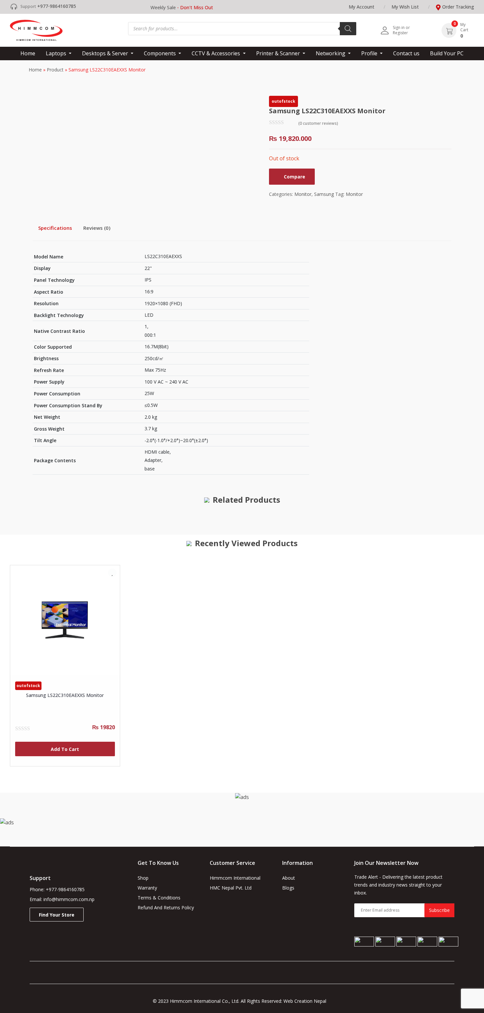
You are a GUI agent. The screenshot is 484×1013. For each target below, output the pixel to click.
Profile (370, 53)
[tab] (55, 228)
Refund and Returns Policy (166, 907)
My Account (361, 7)
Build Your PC (447, 53)
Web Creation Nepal (307, 1001)
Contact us (406, 53)
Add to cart (65, 749)
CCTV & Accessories (216, 53)
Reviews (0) (96, 228)
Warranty (147, 888)
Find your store (56, 915)
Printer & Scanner (278, 53)
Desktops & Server (105, 53)
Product (55, 70)
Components (160, 53)
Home (27, 53)
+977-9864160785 (56, 6)
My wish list (405, 7)
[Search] (348, 28)
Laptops (56, 53)
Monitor (302, 194)
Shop (143, 878)
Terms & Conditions (159, 897)
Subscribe (439, 910)
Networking (331, 53)
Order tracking (458, 7)
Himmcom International (235, 878)
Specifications (55, 228)
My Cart (464, 27)
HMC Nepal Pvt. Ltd (231, 888)
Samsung (324, 194)
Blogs (288, 888)
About (288, 878)
